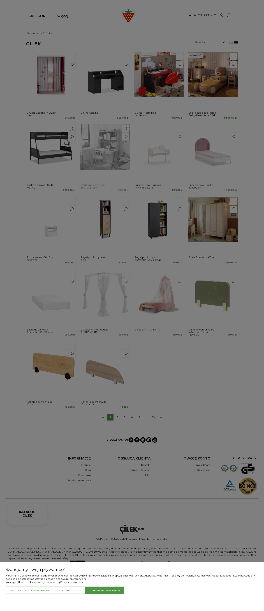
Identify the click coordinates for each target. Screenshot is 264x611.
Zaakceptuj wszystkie (104, 590)
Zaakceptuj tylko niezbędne (30, 590)
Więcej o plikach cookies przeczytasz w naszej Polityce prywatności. (45, 582)
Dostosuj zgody (69, 590)
